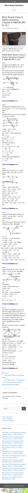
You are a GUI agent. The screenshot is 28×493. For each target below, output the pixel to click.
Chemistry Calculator (8, 420)
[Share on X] (1, 248)
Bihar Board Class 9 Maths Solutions (13, 47)
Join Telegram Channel (16, 492)
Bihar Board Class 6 (11, 489)
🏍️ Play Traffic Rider (22, 492)
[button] (14, 490)
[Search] (24, 408)
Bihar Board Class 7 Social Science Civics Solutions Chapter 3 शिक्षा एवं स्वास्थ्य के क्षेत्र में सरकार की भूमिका (13, 382)
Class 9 (6, 373)
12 (7, 491)
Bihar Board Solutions (14, 5)
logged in (13, 396)
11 (4, 491)
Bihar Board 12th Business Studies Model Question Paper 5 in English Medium (12, 447)
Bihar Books (10, 492)
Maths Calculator (7, 417)
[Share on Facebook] (1, 245)
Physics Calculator (7, 418)
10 (24, 489)
